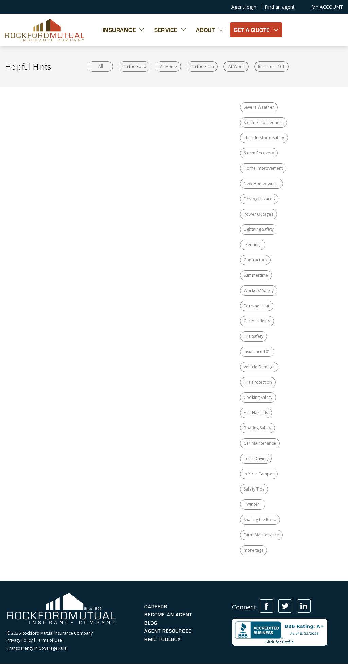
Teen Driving (256, 458)
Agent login (243, 7)
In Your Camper (259, 474)
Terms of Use (49, 640)
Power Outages (258, 214)
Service (165, 29)
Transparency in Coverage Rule (37, 648)
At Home (168, 66)
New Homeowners (261, 183)
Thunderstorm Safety (264, 138)
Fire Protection (258, 382)
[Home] (44, 30)
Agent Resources (168, 631)
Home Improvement (263, 168)
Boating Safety (257, 428)
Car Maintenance (260, 443)
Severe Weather (259, 107)
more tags (253, 550)
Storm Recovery (259, 153)
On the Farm (202, 66)
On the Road (134, 66)
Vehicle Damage (259, 367)
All (100, 66)
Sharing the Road (260, 519)
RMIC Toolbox (162, 639)
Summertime (256, 275)
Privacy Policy (20, 640)
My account (327, 7)
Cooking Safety (258, 397)
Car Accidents (257, 321)
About (205, 29)
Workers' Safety (259, 290)
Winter (252, 504)
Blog (150, 623)
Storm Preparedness (263, 122)
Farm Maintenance (261, 535)
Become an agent (168, 614)
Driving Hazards (259, 199)
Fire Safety (253, 336)
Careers (155, 606)
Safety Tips (254, 489)
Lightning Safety (259, 229)
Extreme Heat (256, 306)
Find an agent (280, 7)
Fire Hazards (256, 413)
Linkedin (304, 606)
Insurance (119, 29)
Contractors (255, 260)
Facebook (266, 606)
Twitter (285, 606)
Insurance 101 (271, 66)
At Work (236, 66)
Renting (252, 244)
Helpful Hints (28, 66)
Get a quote (252, 29)
